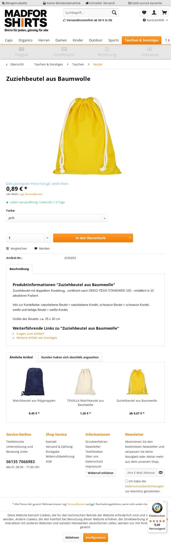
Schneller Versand (101, 3)
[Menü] (164, 502)
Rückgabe (52, 452)
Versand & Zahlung (59, 447)
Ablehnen (72, 537)
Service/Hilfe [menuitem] (155, 20)
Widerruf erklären (100, 473)
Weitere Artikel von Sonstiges (36, 338)
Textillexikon (94, 452)
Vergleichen (18, 248)
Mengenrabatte (16, 3)
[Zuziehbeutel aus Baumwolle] (136, 381)
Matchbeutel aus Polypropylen (34, 401)
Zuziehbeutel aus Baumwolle (137, 401)
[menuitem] (91, 12)
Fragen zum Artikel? (30, 334)
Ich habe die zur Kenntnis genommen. (144, 486)
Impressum (93, 466)
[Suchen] (114, 12)
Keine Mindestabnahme (63, 3)
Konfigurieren (96, 537)
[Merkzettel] (144, 12)
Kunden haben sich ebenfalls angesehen (70, 357)
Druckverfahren (96, 442)
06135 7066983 (20, 461)
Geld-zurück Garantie (146, 3)
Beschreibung (19, 269)
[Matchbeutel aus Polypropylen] (34, 381)
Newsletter (93, 447)
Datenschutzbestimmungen (144, 486)
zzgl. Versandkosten (30, 194)
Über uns (92, 456)
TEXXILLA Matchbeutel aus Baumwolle (85, 403)
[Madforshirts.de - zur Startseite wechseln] (25, 21)
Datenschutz (94, 461)
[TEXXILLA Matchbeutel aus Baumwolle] (85, 381)
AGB (49, 461)
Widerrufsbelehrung (60, 456)
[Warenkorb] (164, 12)
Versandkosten (76, 504)
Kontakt (51, 442)
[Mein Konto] (154, 12)
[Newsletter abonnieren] (161, 472)
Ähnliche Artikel (21, 357)
